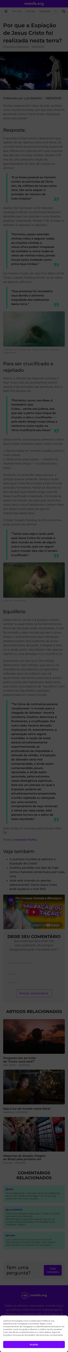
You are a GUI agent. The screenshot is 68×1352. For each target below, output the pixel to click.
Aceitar (34, 1344)
